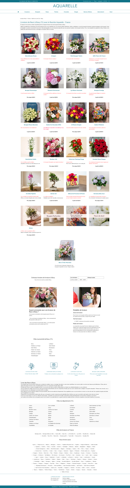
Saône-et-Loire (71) (36, 18)
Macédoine (47, 459)
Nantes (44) (92, 433)
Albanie (47, 444)
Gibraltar (66, 453)
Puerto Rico (90, 463)
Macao (42, 459)
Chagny (31, 413)
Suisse (87, 467)
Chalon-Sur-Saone (35, 349)
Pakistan (94, 461)
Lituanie (93, 457)
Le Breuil (51, 344)
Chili (78, 448)
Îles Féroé (68, 455)
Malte (63, 459)
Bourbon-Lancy (32, 409)
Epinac (49, 415)
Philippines (62, 463)
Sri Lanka (78, 467)
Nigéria (53, 461)
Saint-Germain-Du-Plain (95, 405)
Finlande (55, 453)
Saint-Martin (79, 465)
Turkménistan (61, 469)
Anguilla (77, 444)
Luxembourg (36, 459)
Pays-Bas (52, 463)
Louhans (72, 409)
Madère (53, 459)
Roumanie (50, 465)
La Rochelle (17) (71, 433)
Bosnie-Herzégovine (40, 448)
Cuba (55, 451)
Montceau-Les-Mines (75, 415)
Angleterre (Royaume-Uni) (67, 444)
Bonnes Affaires (88, 12)
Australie (53, 446)
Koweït (57, 457)
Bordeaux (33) (38, 433)
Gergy (49, 417)
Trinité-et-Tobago (48, 469)
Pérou (57, 463)
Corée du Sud (38, 451)
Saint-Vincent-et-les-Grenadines (42, 467)
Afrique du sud (40, 444)
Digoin (49, 413)
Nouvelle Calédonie (66, 461)
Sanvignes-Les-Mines (94, 413)
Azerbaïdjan (64, 446)
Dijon (50, 353)
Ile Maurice (40, 455)
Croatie (50, 451)
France (29, 18)
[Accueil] (18, 11)
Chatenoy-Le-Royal (35, 345)
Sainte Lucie (53, 467)
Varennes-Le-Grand (35, 351)
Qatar (96, 463)
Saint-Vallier (92, 411)
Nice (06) (44, 436)
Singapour (66, 467)
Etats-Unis (46, 453)
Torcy (50, 349)
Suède (83, 467)
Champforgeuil (34, 355)
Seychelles (60, 467)
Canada (74, 448)
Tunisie (55, 469)
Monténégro (37, 461)
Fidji (51, 453)
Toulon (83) (71, 436)
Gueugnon (50, 421)
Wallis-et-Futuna (65, 472)
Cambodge (68, 448)
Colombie (92, 448)
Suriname (93, 467)
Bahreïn (76, 446)
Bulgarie (62, 448)
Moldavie (90, 459)
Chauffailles (32, 425)
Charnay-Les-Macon (34, 419)
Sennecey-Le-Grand (35, 353)
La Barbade (63, 457)
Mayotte (79, 459)
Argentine (37, 446)
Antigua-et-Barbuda (85, 444)
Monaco (95, 459)
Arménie (43, 446)
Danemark (66, 451)
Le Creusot (72, 407)
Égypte (71, 451)
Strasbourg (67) (63, 436)
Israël (87, 455)
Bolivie (93, 446)
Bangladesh (82, 446)
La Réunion (70, 457)
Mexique (84, 459)
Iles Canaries (61, 455)
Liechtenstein (87, 457)
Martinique (73, 459)
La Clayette (50, 425)
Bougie (76, 12)
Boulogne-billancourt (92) (48, 433)
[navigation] (27, 11)
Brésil (48, 448)
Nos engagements (54, 480)
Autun (30, 405)
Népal (42, 461)
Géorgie (60, 453)
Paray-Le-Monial (74, 423)
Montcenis (72, 417)
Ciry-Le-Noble (51, 405)
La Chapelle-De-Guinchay (54, 423)
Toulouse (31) (78, 436)
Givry (32, 344)
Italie (91, 455)
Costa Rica (45, 451)
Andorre (58, 444)
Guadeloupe (76, 453)
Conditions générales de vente (69, 480)
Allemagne (53, 444)
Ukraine (72, 469)
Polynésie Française (76, 463)
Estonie (40, 453)
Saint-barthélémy (57, 465)
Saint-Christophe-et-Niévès (69, 465)
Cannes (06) (57, 433)
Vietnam (95, 469)
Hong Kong (94, 453)
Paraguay (40, 463)
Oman (82, 461)
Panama (35, 463)
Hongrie (35, 455)
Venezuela (89, 469)
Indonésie (78, 455)
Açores (34, 444)
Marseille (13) (85, 433)
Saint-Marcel (52, 345)
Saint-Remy (34, 347)
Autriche (59, 446)
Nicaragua (48, 461)
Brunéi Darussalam (55, 448)
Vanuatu (83, 469)
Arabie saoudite (94, 444)
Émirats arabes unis (85, 451)
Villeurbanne (52, 355)
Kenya (46, 457)
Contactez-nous (87, 1)
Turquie (67, 469)
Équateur (93, 451)
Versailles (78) (86, 436)
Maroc (67, 459)
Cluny (49, 407)
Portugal (84, 463)
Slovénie (72, 467)
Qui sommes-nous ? (55, 478)
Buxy (42, 18)
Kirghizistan (52, 457)
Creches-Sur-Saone (52, 409)
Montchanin (52, 347)
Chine (82, 448)
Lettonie (76, 457)
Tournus (91, 419)
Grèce (71, 453)
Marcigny (72, 413)
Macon (71, 411)
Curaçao (60, 451)
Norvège (58, 461)
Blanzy (30, 407)
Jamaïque (95, 455)
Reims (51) (56, 436)
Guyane (82, 453)
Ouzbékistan (88, 461)
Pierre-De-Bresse (74, 425)
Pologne (68, 463)
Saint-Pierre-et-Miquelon (89, 465)
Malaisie (58, 459)
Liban (81, 457)
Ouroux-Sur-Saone (74, 421)
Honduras (88, 453)
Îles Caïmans (54, 455)
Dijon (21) (64, 433)
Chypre (86, 448)
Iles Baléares (47, 455)
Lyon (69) (79, 433)
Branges (31, 411)
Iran (83, 455)
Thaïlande (41, 469)
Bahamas (71, 446)
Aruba (48, 446)
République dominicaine (41, 465)
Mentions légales (66, 478)
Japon (36, 457)
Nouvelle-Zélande (75, 461)
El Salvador (77, 451)
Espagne (35, 453)
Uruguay (78, 469)
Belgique (89, 446)
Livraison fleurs (23, 18)
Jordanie (41, 457)
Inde (73, 455)
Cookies (64, 483)
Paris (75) (50, 436)
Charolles (31, 421)
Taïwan (35, 469)
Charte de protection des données (70, 481)
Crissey (50, 351)
